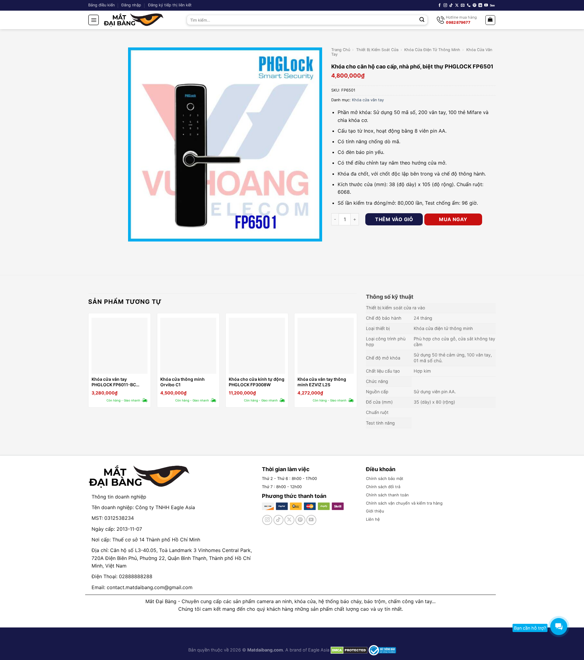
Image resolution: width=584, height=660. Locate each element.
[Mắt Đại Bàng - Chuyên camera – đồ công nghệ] (133, 20)
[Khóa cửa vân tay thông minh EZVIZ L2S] (325, 346)
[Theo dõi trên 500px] (492, 5)
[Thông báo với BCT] (382, 649)
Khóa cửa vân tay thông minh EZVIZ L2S (321, 382)
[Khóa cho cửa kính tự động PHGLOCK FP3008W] (257, 346)
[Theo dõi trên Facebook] (439, 5)
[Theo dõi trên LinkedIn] (480, 5)
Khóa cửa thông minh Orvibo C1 (182, 382)
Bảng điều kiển (101, 5)
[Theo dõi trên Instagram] (445, 5)
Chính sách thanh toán (387, 494)
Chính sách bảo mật (384, 478)
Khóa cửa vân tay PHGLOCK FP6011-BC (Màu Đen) (114, 382)
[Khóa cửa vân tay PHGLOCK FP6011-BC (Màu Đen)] (120, 346)
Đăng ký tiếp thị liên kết (170, 5)
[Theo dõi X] (457, 5)
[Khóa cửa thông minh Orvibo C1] (188, 346)
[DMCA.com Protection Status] (348, 649)
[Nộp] (422, 20)
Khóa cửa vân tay (368, 100)
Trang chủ (340, 49)
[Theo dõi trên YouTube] (486, 5)
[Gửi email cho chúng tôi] (462, 5)
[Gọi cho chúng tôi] (469, 5)
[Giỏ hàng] (490, 20)
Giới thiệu (375, 511)
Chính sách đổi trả (383, 486)
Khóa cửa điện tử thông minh (432, 49)
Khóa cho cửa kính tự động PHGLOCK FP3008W (256, 382)
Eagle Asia (318, 649)
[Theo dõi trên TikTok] (451, 5)
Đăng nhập (131, 5)
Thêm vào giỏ (394, 219)
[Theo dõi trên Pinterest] (474, 5)
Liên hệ (373, 519)
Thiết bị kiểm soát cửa (377, 49)
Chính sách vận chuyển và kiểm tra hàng (404, 503)
